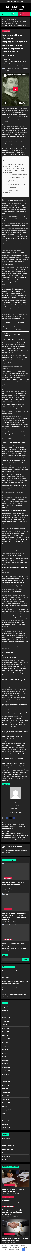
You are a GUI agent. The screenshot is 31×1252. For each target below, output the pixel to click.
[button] (2, 13)
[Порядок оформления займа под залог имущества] (15, 1178)
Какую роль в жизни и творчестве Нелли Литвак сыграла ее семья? (18, 175)
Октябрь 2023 (6, 1056)
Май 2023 (5, 1063)
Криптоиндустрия (7, 1149)
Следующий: (15, 835)
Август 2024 (5, 1024)
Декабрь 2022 (6, 1070)
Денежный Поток (15, 6)
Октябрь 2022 (6, 1078)
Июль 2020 (5, 1117)
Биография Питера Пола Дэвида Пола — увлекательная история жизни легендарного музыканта (14, 946)
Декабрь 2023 (6, 1053)
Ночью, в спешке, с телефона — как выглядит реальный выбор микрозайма (15, 1212)
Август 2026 (5, 1007)
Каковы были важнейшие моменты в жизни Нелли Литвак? (17, 182)
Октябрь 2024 (6, 1021)
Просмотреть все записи (15, 812)
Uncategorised (6, 31)
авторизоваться (6, 852)
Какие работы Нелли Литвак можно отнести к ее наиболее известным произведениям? (17, 186)
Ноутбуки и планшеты (8, 1159)
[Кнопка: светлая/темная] (12, 14)
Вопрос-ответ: (8, 172)
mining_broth (7, 59)
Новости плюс (6, 1156)
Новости (4, 1152)
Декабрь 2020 (6, 1099)
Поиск (5, 955)
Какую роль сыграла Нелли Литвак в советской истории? (17, 189)
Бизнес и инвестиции (8, 1145)
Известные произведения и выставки (16, 170)
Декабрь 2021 (6, 1081)
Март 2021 (5, 1088)
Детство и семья (11, 163)
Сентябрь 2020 (6, 1110)
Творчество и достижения (11, 166)
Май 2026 (5, 1010)
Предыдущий (14, 825)
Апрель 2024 (6, 1039)
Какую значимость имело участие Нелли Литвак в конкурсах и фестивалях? (16, 179)
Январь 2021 (5, 1095)
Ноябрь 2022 (6, 1074)
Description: (5, 977)
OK (24, 1249)
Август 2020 (5, 1113)
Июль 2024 (5, 1028)
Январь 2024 (6, 1049)
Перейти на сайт (15, 808)
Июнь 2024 (5, 1031)
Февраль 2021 (6, 1092)
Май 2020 (5, 1124)
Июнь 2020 (5, 1120)
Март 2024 (5, 1042)
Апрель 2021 (5, 1085)
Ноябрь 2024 (6, 1017)
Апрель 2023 (6, 1067)
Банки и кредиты (7, 1142)
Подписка (26, 13)
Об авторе (7, 192)
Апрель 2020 (6, 1127)
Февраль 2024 (6, 1046)
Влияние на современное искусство (15, 168)
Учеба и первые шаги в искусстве (15, 164)
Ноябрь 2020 (6, 1102)
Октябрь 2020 (6, 1106)
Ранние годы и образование (11, 160)
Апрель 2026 (6, 1014)
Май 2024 (5, 1035)
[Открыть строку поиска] (16, 13)
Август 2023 (5, 1060)
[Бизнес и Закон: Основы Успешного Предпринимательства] (15, 1227)
